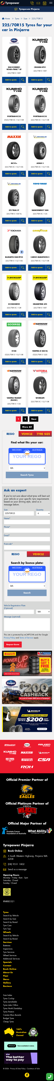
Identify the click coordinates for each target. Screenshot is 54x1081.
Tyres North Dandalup (12, 1008)
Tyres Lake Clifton (10, 1005)
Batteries (6, 945)
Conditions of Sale (33, 1069)
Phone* (7, 527)
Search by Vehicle (11, 915)
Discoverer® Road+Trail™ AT (14, 68)
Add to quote (11, 80)
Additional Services (11, 958)
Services (7, 942)
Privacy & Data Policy (17, 1069)
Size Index (7, 995)
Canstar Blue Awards (12, 1015)
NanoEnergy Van (40, 210)
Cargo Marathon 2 (40, 257)
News (6, 979)
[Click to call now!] (32, 3)
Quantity (39, 509)
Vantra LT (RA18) (40, 351)
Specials (7, 962)
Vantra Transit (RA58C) (14, 399)
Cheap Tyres (8, 1021)
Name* (7, 518)
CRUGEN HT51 (40, 67)
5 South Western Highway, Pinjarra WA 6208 (27, 858)
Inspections (7, 949)
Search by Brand (10, 922)
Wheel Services (9, 955)
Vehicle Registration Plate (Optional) (14, 607)
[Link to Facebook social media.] (27, 1075)
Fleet (5, 975)
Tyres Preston (8, 1011)
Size (6, 509)
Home (7, 18)
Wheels (7, 932)
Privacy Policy (9, 637)
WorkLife (40, 398)
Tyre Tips (7, 928)
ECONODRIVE (14, 304)
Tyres (6, 912)
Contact (7, 965)
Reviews (7, 986)
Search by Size (9, 919)
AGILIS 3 (40, 163)
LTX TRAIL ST (14, 210)
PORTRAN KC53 (14, 116)
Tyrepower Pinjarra (29, 9)
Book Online (9, 969)
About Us (8, 972)
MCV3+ (14, 163)
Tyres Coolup (8, 998)
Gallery (7, 982)
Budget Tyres (8, 1018)
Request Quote (12, 644)
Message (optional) (12, 616)
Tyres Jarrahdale (10, 1001)
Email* (7, 535)
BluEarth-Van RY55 (14, 257)
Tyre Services (8, 952)
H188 (14, 351)
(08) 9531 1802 (16, 864)
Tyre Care (7, 925)
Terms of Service (26, 637)
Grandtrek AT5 (40, 304)
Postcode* (8, 544)
